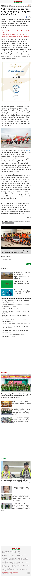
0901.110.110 (15, 572)
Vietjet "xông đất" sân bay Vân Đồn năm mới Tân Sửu (14, 34)
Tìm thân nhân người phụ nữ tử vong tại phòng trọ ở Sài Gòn (22, 291)
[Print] (30, 17)
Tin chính (4, 372)
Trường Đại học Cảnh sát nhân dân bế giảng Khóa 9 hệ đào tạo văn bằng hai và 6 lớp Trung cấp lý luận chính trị (16, 395)
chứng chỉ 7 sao (15, 221)
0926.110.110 (9, 572)
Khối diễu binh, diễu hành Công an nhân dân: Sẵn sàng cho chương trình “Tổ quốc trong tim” (21, 412)
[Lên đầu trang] (28, 573)
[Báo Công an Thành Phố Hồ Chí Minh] (18, 1)
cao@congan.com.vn (9, 568)
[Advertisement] (16, 355)
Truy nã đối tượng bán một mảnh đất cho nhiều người (20, 488)
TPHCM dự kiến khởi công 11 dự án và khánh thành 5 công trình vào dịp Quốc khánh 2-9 (21, 419)
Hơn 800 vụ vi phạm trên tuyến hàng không (14, 323)
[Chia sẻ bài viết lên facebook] (26, 17)
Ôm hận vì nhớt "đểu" (8, 308)
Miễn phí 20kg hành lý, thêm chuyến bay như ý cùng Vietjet (15, 36)
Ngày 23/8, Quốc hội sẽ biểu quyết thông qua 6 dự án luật (20, 402)
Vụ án (3, 458)
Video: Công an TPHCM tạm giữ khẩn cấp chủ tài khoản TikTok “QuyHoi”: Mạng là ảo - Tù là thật (21, 497)
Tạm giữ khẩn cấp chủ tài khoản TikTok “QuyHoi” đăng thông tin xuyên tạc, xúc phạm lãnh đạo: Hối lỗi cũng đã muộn (21, 506)
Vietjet (28, 150)
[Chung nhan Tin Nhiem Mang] (9, 573)
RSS (30, 5)
